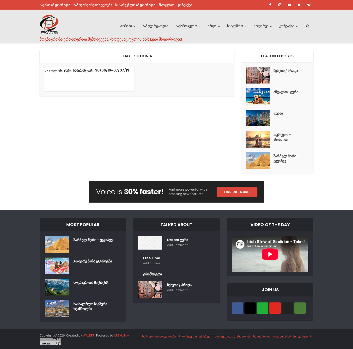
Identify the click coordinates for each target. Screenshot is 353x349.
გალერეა (261, 26)
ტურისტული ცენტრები (195, 336)
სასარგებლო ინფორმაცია (135, 5)
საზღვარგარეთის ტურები (92, 5)
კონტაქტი (185, 5)
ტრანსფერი (152, 274)
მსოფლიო (166, 5)
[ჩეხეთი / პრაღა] (260, 75)
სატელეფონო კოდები (159, 336)
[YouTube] (275, 308)
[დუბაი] (260, 118)
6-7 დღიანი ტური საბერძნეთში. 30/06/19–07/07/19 (86, 70)
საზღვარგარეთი (155, 26)
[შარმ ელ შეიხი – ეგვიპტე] (260, 160)
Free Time (151, 258)
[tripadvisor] (300, 308)
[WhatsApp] (262, 308)
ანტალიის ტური (286, 92)
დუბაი (278, 113)
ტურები (126, 26)
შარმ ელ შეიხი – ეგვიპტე (286, 158)
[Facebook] (237, 308)
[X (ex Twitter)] (287, 308)
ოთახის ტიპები (284, 336)
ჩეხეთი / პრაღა (286, 70)
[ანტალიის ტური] (260, 96)
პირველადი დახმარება (233, 336)
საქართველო (186, 26)
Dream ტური (177, 239)
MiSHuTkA (121, 335)
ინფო (212, 26)
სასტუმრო (235, 26)
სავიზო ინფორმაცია (55, 5)
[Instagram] (250, 308)
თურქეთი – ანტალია (282, 137)
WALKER (89, 335)
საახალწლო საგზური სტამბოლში (90, 306)
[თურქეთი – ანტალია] (260, 139)
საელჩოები (262, 336)
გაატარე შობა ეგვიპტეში (92, 261)
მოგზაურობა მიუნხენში (91, 282)
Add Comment (177, 245)
